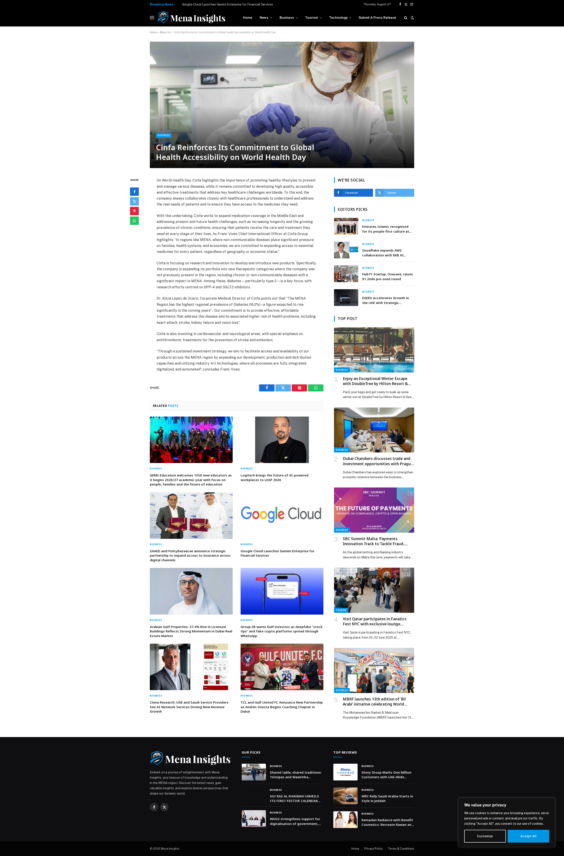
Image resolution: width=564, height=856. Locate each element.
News (264, 18)
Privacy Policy (373, 848)
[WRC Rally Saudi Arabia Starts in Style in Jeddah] (345, 795)
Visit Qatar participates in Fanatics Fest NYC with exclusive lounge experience (374, 621)
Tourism (311, 18)
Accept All (528, 836)
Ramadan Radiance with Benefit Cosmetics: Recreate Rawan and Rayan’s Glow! (388, 822)
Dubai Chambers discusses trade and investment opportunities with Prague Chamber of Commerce (378, 461)
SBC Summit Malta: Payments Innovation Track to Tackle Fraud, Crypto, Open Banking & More (373, 541)
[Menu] (152, 18)
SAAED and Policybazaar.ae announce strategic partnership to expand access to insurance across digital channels (190, 555)
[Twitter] (134, 201)
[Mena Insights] (192, 17)
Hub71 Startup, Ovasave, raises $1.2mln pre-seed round (387, 276)
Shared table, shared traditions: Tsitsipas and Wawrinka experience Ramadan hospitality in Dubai (296, 775)
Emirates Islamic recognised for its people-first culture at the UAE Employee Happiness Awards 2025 (385, 229)
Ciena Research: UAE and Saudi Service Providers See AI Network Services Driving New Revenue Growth (189, 706)
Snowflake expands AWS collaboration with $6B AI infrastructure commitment (384, 253)
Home (247, 18)
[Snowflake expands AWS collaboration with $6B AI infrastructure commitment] (346, 250)
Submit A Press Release (377, 18)
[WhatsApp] (134, 221)
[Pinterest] (134, 211)
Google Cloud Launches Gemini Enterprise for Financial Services (227, 4)
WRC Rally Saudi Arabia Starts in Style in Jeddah (387, 798)
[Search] (405, 18)
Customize (485, 836)
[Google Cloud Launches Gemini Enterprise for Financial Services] (282, 515)
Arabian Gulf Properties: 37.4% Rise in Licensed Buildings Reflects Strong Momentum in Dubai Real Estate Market (191, 631)
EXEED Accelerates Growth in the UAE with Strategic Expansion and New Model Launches (385, 300)
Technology (338, 18)
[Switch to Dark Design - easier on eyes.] (412, 17)
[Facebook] (134, 192)
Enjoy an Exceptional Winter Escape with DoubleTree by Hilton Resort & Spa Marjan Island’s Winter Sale (375, 381)
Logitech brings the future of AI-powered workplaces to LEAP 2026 (274, 477)
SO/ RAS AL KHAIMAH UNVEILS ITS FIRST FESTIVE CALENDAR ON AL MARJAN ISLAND (294, 798)
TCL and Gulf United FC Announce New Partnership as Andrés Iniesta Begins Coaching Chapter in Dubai (282, 706)
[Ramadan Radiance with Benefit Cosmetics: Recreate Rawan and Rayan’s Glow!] (345, 819)
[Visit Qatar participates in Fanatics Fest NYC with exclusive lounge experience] (374, 590)
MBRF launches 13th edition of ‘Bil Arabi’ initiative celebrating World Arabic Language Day (374, 702)
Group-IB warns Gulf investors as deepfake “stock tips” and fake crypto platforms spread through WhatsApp (282, 631)
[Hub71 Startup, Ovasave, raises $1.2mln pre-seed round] (346, 273)
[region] (506, 822)
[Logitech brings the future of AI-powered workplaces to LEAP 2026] (282, 440)
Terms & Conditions (401, 848)
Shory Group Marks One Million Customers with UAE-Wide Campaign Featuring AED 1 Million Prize (386, 775)
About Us (165, 32)
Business (287, 18)
